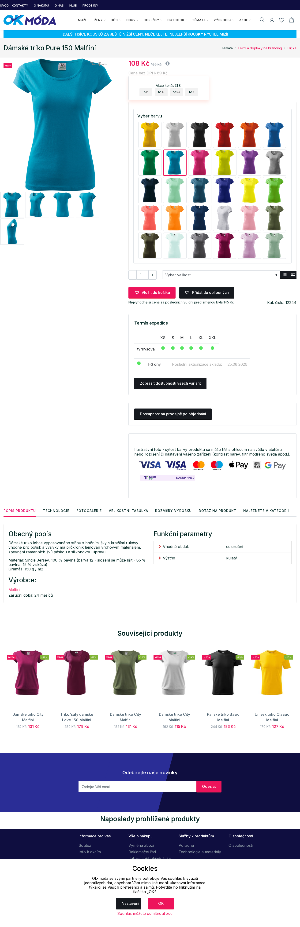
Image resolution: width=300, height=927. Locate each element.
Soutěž (85, 845)
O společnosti (241, 845)
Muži (82, 20)
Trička (291, 48)
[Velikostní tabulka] (284, 275)
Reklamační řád (142, 852)
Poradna (186, 845)
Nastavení (130, 903)
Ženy (98, 20)
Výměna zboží (141, 845)
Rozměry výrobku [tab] (173, 511)
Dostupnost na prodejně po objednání (173, 414)
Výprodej (222, 20)
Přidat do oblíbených (210, 292)
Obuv (131, 20)
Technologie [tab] (56, 511)
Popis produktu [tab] (20, 511)
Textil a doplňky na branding (260, 48)
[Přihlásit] (272, 20)
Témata (199, 20)
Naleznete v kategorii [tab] (266, 511)
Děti (114, 20)
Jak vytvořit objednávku (149, 858)
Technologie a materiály (200, 852)
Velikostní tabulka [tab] (128, 511)
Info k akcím (90, 852)
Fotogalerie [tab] (89, 511)
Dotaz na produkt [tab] (217, 511)
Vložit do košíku (156, 292)
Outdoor (175, 20)
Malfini (14, 589)
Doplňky (151, 20)
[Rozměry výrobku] (292, 275)
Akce (243, 20)
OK (161, 903)
